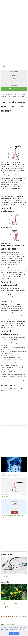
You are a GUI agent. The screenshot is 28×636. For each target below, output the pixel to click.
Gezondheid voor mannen (17, 94)
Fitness (14, 82)
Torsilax (4, 576)
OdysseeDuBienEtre (11, 624)
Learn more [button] (21, 629)
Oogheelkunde (14, 71)
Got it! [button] (14, 633)
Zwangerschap (14, 78)
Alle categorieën (14, 88)
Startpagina (5, 94)
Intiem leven (14, 75)
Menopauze (14, 85)
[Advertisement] (14, 17)
